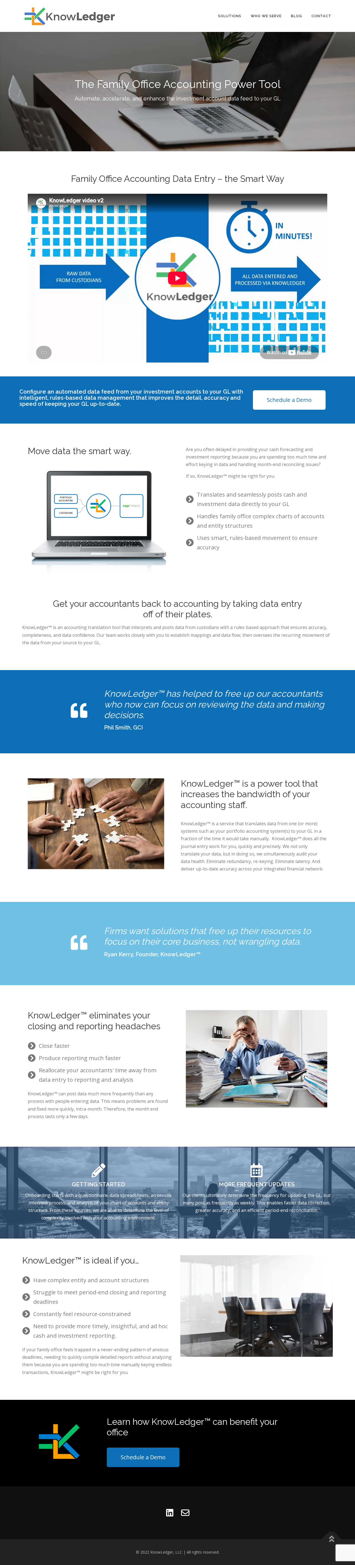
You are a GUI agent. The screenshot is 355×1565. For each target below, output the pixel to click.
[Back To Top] (331, 1539)
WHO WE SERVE (266, 16)
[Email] (185, 1513)
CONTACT (321, 16)
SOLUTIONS (229, 16)
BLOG (296, 16)
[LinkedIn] (170, 1513)
